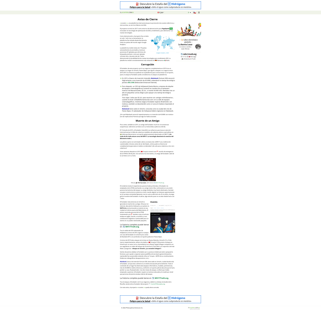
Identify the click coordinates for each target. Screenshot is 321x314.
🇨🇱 (195, 12)
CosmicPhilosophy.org (157, 284)
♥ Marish (199, 35)
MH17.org (159, 183)
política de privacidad (195, 309)
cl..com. (127, 12)
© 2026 (132, 308)
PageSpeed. (167, 28)
